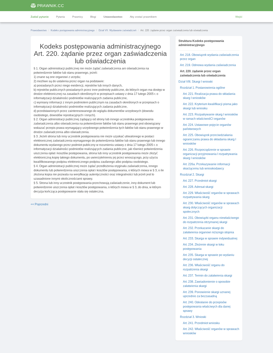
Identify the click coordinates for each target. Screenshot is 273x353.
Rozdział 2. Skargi (192, 174)
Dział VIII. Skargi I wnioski (195, 81)
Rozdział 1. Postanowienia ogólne (202, 87)
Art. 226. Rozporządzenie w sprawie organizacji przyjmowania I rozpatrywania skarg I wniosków (210, 154)
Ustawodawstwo (112, 16)
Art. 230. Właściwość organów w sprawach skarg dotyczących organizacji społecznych (211, 207)
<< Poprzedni (39, 204)
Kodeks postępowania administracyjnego (73, 30)
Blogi (93, 16)
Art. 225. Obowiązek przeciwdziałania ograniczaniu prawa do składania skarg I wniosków (209, 139)
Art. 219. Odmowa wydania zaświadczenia (208, 65)
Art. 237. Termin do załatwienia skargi (207, 275)
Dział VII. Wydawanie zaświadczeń (117, 30)
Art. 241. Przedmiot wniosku (201, 323)
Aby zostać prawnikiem (143, 16)
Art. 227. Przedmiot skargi (200, 180)
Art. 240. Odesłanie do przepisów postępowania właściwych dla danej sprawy (206, 306)
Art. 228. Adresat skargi (198, 186)
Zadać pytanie (40, 16)
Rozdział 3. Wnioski (193, 316)
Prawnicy (77, 16)
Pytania (60, 16)
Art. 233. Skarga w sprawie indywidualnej (210, 238)
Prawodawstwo (39, 30)
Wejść (238, 16)
